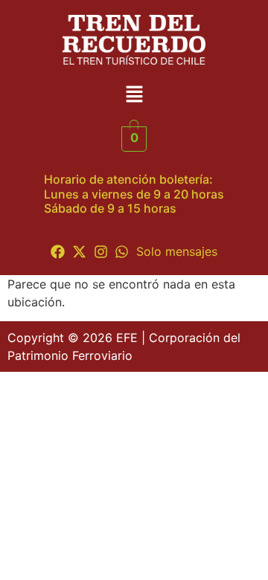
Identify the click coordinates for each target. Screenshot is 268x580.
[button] (134, 96)
